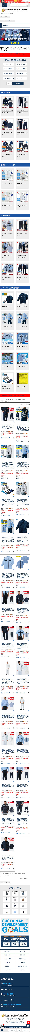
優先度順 (7, 401)
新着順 (19, 399)
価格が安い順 (8, 399)
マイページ (7, 969)
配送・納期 (7, 955)
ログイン (22, 969)
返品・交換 (22, 955)
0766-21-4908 (8, 994)
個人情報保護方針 (22, 966)
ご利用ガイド (12, 1030)
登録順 (23, 399)
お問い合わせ (25, 1030)
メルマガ (7, 962)
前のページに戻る (5, 16)
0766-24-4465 (8, 983)
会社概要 (22, 962)
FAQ (19, 1030)
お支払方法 (22, 951)
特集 (8, 13)
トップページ (3, 13)
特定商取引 (7, 966)
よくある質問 (7, 958)
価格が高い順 (14, 399)
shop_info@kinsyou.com (12, 1004)
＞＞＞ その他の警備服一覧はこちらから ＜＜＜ (13, 395)
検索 (26, 5)
